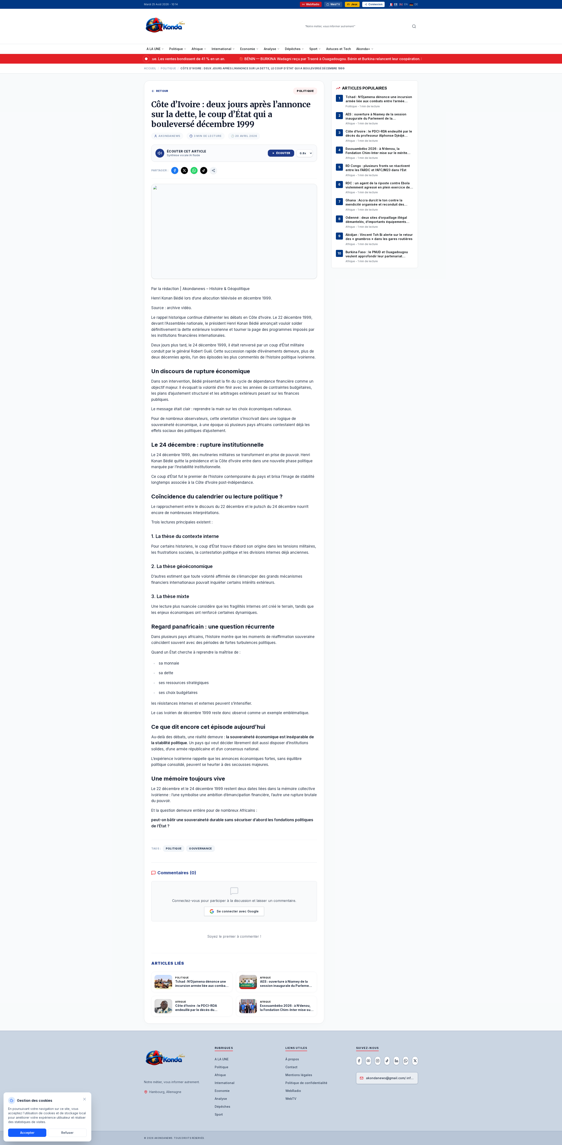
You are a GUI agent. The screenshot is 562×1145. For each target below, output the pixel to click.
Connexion (375, 4)
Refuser (67, 1132)
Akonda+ (363, 49)
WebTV (335, 4)
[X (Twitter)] (415, 1060)
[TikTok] (387, 1060)
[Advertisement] (374, 304)
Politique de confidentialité (306, 1083)
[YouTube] (368, 1060)
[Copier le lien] (213, 170)
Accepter (27, 1132)
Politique (176, 49)
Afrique (197, 49)
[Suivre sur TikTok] (203, 170)
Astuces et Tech (338, 49)
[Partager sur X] (184, 170)
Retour (162, 91)
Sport (313, 49)
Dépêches (293, 49)
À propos (292, 1059)
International (221, 49)
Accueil (150, 68)
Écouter (283, 153)
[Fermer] (84, 1099)
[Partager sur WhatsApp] (194, 170)
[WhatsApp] (406, 1060)
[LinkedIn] (396, 1060)
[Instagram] (378, 1060)
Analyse (270, 49)
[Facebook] (359, 1060)
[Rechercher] (414, 26)
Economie (247, 49)
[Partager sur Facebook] (174, 170)
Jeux (354, 4)
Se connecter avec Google (238, 911)
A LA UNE (153, 49)
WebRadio (312, 4)
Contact (291, 1067)
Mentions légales (298, 1075)
